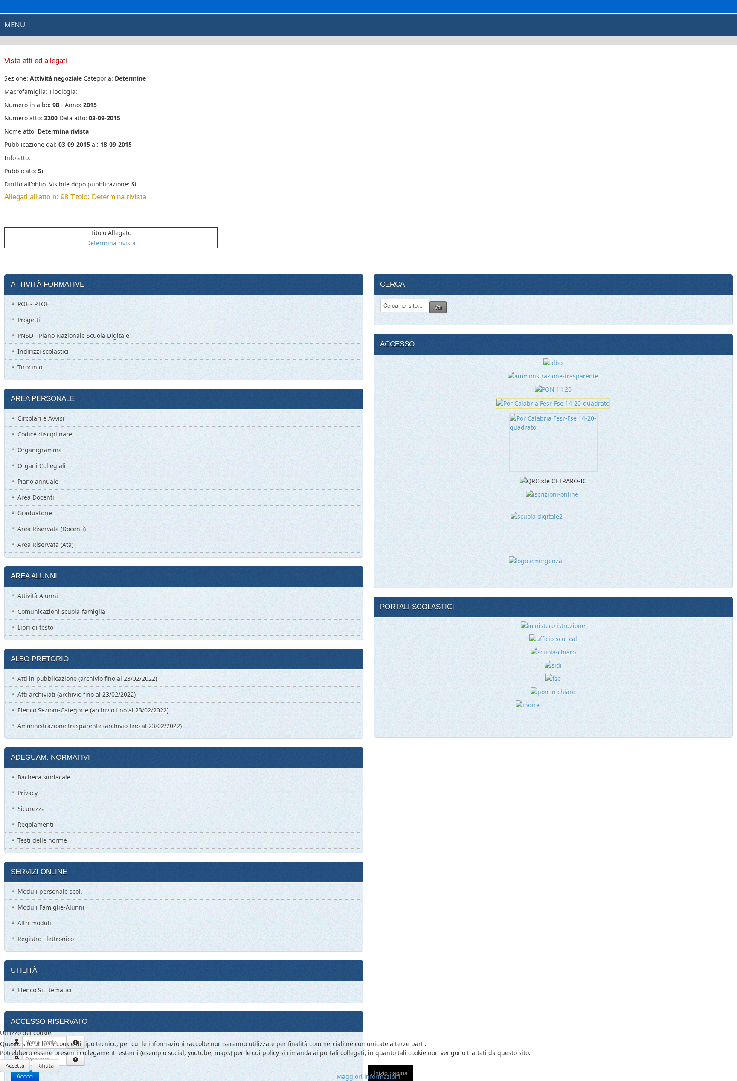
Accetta (15, 1065)
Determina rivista (111, 243)
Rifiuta (45, 1065)
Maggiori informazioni (368, 1076)
